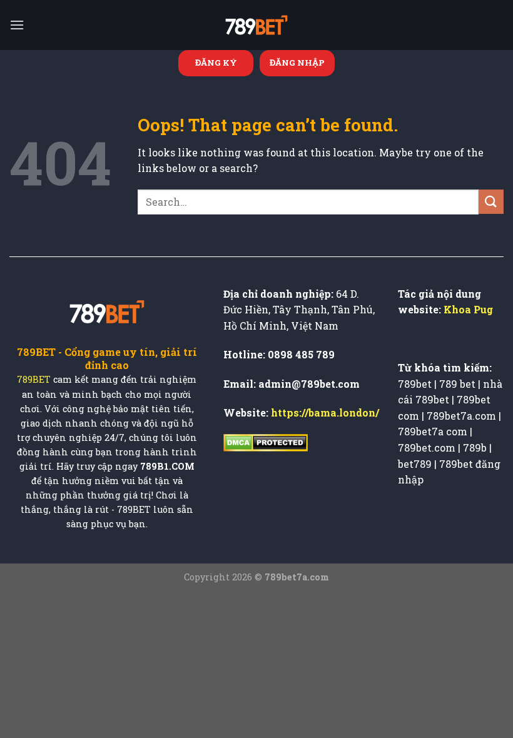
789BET (34, 379)
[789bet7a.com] (256, 25)
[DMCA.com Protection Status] (265, 441)
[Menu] (16, 24)
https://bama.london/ (325, 412)
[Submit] (491, 202)
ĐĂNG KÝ (216, 62)
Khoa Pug (468, 309)
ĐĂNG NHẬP (297, 62)
